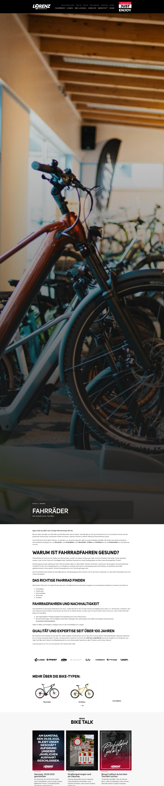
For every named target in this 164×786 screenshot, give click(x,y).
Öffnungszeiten (94, 5)
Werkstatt (103, 8)
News (112, 8)
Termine (85, 5)
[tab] (81, 705)
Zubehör (92, 8)
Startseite (35, 503)
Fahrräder (60, 8)
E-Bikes (70, 8)
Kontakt (112, 5)
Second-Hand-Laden (67, 5)
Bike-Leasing (80, 8)
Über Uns (78, 5)
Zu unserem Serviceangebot (45, 621)
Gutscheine (104, 5)
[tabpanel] (47, 692)
